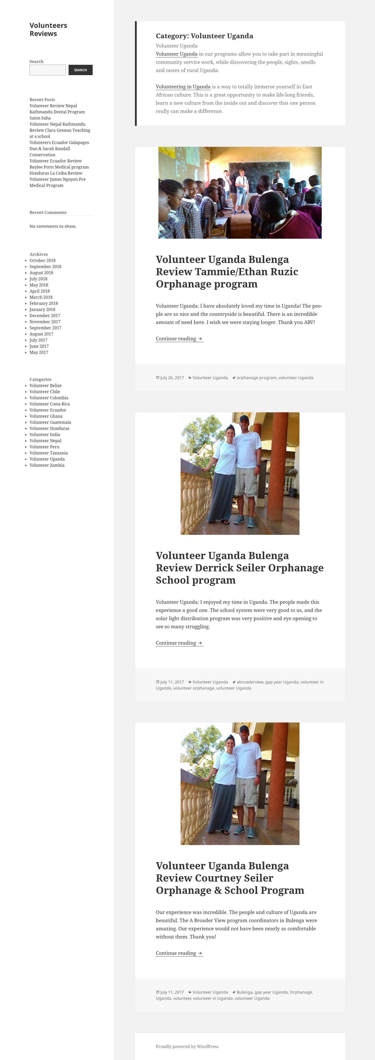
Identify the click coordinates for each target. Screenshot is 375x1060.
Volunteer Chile (45, 391)
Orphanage (301, 992)
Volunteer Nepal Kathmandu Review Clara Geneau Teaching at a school (60, 130)
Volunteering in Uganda (183, 86)
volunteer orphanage (193, 688)
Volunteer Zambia (47, 465)
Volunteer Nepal (45, 440)
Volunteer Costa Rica (50, 404)
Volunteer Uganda (47, 459)
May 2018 (39, 285)
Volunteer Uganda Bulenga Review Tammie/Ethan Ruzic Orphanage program (227, 271)
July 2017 (38, 340)
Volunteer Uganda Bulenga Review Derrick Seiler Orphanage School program (240, 567)
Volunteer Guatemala (50, 422)
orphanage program (257, 377)
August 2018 (41, 272)
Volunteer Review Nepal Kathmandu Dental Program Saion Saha (57, 112)
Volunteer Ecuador (48, 410)
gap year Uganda (281, 682)
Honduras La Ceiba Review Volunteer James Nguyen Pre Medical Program (58, 179)
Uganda (163, 998)
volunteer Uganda (296, 377)
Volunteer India (45, 434)
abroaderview (250, 682)
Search (37, 61)
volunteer (182, 998)
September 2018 (45, 266)
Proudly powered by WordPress (187, 1046)
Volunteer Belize (46, 385)
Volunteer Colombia (49, 398)
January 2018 (42, 309)
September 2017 (45, 328)
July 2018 (38, 279)
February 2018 (44, 303)
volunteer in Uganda (213, 998)
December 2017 (45, 315)
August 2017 (41, 334)
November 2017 (45, 321)
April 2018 (40, 291)
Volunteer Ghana (46, 416)
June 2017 (39, 346)
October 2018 (43, 260)
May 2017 (39, 352)
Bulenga (245, 992)
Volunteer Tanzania (49, 453)
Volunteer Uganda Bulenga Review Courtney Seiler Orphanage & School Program (230, 878)
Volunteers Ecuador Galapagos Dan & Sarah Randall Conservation (59, 149)
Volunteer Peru (44, 447)
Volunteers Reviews (48, 29)
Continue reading (179, 338)
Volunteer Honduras (49, 428)
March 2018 (41, 297)
